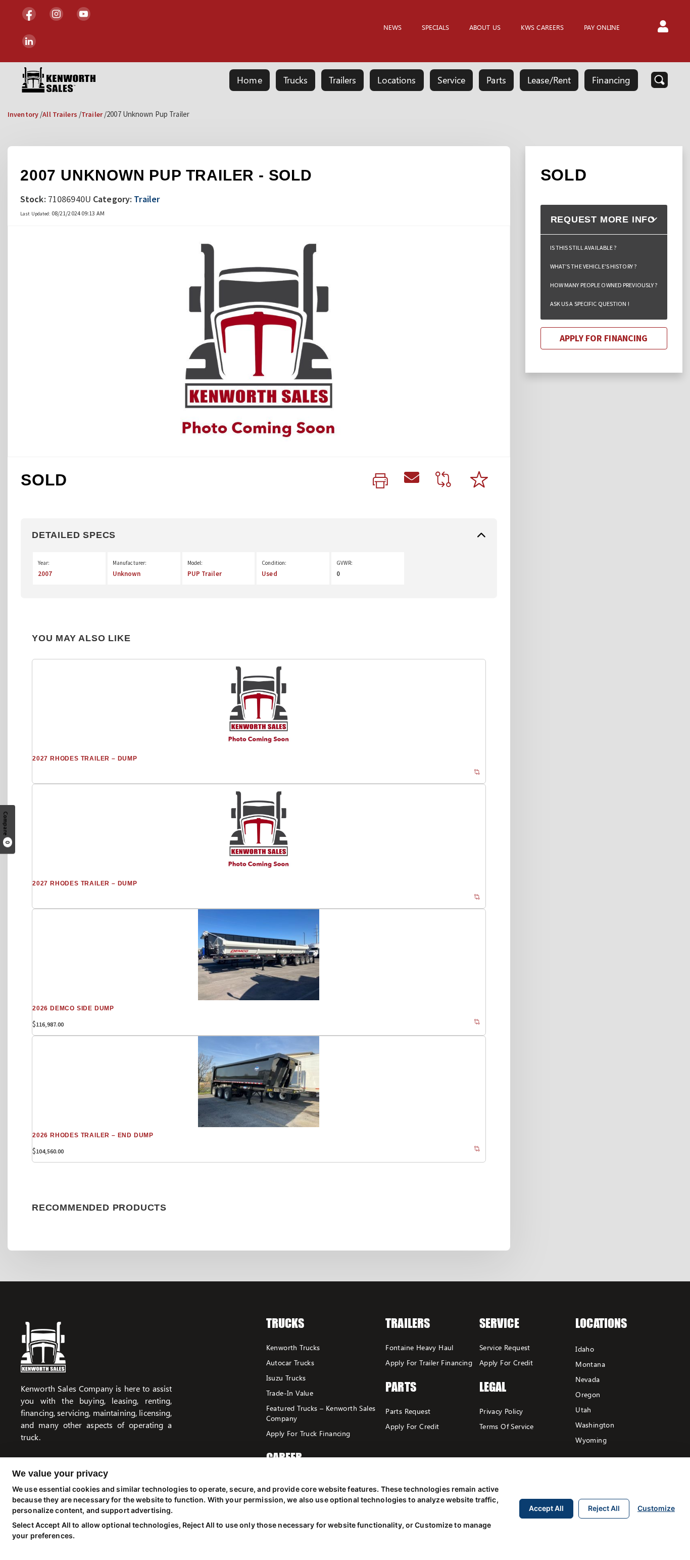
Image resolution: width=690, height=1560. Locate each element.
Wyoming (591, 1440)
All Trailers (59, 114)
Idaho (584, 1349)
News (392, 27)
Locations (396, 80)
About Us (485, 27)
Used (269, 573)
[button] (663, 27)
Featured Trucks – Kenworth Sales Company (321, 1413)
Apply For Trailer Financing (428, 1362)
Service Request (504, 1347)
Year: (44, 562)
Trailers (342, 80)
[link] (380, 481)
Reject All (604, 1508)
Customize (656, 1508)
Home (249, 80)
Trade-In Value (290, 1393)
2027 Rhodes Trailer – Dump (84, 758)
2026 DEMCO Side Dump (73, 1008)
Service (451, 80)
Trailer (92, 114)
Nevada (587, 1379)
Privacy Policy (501, 1411)
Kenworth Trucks (293, 1347)
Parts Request (407, 1411)
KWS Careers (542, 27)
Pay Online (602, 27)
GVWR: (344, 562)
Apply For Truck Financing (308, 1433)
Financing (611, 80)
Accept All (546, 1508)
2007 (45, 573)
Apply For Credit (412, 1426)
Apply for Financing (604, 338)
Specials (435, 27)
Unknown (127, 573)
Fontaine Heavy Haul (419, 1347)
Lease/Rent (549, 80)
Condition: (274, 562)
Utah (583, 1409)
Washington (594, 1425)
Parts (496, 80)
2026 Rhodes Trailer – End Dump (93, 1135)
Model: (195, 562)
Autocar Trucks (290, 1362)
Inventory (23, 114)
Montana (590, 1364)
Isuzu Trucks (286, 1378)
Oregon (587, 1394)
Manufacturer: (130, 562)
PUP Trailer (204, 573)
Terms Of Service (506, 1426)
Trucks (295, 80)
